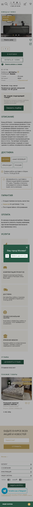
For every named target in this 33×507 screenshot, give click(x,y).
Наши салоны (7, 504)
